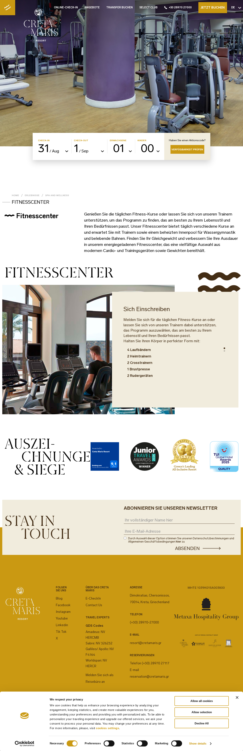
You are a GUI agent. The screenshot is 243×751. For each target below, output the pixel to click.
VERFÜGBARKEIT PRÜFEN (187, 149)
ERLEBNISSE (32, 195)
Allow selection (202, 712)
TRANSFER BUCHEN (119, 7)
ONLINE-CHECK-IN (66, 7)
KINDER (141, 140)
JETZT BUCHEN (213, 7)
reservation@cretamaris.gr (149, 676)
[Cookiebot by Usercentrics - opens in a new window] (24, 743)
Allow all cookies (201, 701)
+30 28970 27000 (180, 7)
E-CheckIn (93, 598)
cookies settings (107, 728)
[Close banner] (237, 697)
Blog (59, 598)
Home (15, 195)
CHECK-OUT (81, 140)
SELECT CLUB (148, 7)
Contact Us (94, 605)
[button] (224, 348)
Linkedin (62, 625)
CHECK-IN (44, 140)
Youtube (62, 618)
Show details (197, 743)
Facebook (63, 605)
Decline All (202, 723)
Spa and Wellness (57, 195)
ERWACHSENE (118, 140)
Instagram (63, 612)
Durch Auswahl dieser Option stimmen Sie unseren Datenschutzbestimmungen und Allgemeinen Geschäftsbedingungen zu (181, 540)
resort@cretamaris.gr (145, 643)
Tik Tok (61, 632)
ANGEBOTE (92, 7)
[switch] (109, 743)
